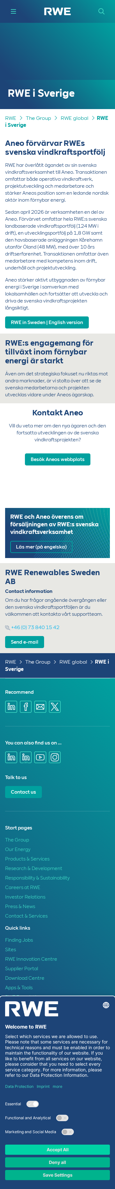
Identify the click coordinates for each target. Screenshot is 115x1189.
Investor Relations (25, 897)
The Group (38, 118)
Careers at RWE (22, 887)
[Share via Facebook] (26, 707)
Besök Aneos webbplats (58, 459)
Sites (10, 949)
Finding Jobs (19, 940)
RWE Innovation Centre (31, 959)
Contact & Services (26, 916)
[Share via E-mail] (40, 707)
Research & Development (33, 868)
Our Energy (17, 849)
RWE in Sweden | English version (47, 322)
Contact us (23, 792)
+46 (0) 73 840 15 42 (34, 627)
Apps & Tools (19, 988)
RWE (10, 118)
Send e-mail (24, 642)
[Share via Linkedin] (11, 707)
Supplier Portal (21, 968)
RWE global (74, 118)
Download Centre (24, 978)
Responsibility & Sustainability (37, 878)
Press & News (20, 906)
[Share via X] (55, 707)
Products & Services (27, 859)
